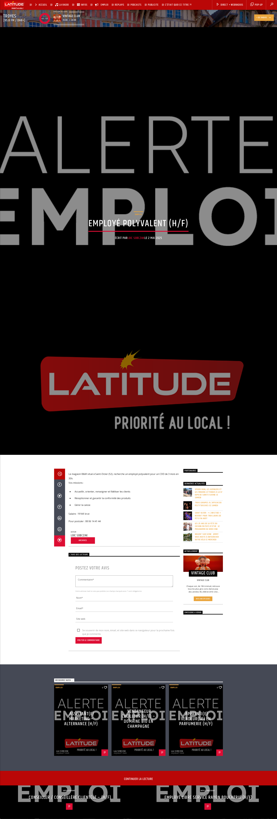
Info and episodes (203, 625)
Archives (83, 567)
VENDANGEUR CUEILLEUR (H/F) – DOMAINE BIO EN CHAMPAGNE (138, 745)
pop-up (258, 5)
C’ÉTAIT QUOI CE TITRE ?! (178, 5)
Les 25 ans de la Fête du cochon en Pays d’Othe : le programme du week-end (207, 553)
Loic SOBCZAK (136, 250)
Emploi (138, 226)
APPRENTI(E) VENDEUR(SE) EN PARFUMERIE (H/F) (196, 745)
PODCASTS (136, 5)
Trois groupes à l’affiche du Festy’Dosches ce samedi (208, 530)
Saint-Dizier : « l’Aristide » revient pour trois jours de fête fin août (208, 542)
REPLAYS (119, 5)
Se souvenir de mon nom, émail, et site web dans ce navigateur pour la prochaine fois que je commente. (128, 657)
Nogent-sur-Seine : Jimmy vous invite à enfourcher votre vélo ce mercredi (207, 563)
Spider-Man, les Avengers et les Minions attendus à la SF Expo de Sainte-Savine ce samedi (208, 520)
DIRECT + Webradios (231, 5)
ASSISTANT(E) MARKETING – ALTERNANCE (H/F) (81, 745)
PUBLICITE (153, 5)
